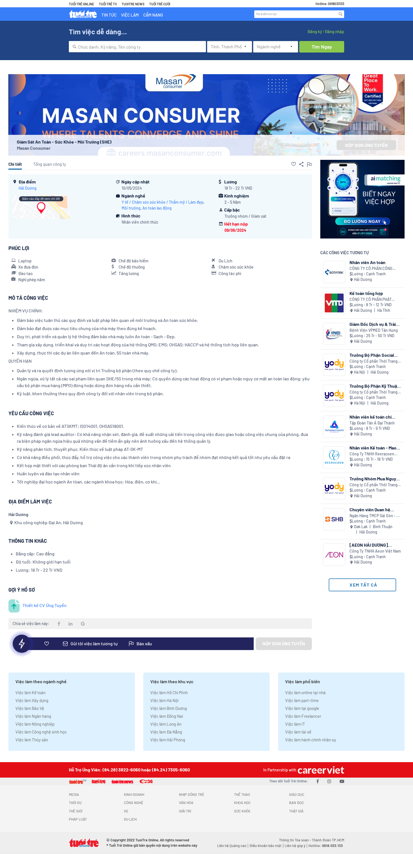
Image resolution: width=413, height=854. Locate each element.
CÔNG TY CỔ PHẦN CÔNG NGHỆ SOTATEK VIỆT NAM (372, 268)
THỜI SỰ (75, 802)
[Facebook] (317, 781)
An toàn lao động (157, 208)
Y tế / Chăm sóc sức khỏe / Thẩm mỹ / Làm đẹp (162, 202)
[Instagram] (329, 781)
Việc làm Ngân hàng (33, 716)
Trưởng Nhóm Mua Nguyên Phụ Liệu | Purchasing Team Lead (375, 478)
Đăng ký (314, 31)
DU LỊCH (130, 819)
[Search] (340, 14)
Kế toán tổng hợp (366, 293)
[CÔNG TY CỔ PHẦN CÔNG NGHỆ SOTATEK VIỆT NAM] (334, 272)
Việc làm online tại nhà (305, 692)
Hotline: (325, 845)
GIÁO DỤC (296, 794)
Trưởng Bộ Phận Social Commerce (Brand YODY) (374, 355)
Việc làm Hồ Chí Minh (169, 692)
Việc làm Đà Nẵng (166, 731)
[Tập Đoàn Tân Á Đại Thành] (334, 426)
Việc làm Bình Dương (168, 708)
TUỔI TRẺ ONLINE (81, 4)
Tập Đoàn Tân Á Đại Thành (372, 423)
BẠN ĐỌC (296, 802)
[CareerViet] (320, 770)
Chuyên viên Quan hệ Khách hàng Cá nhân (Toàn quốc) (375, 509)
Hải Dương (28, 188)
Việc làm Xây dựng (31, 700)
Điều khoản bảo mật (265, 845)
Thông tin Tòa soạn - (295, 840)
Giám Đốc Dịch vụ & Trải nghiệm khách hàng (373, 324)
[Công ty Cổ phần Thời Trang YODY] (334, 365)
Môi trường (131, 208)
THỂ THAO (242, 794)
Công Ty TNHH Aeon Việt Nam (375, 551)
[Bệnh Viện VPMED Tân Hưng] (334, 334)
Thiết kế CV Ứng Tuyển (44, 605)
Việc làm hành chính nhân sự (310, 739)
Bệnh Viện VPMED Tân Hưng (374, 330)
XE (126, 811)
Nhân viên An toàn (367, 262)
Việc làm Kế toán (30, 692)
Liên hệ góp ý (295, 845)
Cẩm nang (153, 14)
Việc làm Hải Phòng (167, 739)
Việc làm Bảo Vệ (29, 708)
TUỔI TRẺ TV (108, 4)
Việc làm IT (295, 723)
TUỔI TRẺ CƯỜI (159, 4)
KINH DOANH (134, 794)
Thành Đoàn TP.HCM (328, 840)
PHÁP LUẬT (78, 819)
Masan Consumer (34, 148)
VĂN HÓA (186, 802)
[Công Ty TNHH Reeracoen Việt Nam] (334, 457)
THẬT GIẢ (296, 811)
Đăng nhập (334, 31)
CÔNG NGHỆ (133, 802)
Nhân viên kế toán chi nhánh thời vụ (371, 416)
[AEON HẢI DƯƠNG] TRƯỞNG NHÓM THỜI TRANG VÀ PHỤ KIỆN (370, 545)
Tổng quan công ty (49, 164)
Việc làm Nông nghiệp (35, 723)
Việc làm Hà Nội (164, 700)
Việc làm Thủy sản (31, 739)
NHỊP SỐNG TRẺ (191, 794)
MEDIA (74, 794)
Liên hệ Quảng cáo (231, 845)
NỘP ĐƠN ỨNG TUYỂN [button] (366, 145)
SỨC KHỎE (242, 811)
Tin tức (109, 14)
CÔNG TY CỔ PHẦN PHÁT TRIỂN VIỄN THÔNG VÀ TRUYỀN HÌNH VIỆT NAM (371, 299)
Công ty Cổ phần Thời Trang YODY (374, 361)
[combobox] (137, 46)
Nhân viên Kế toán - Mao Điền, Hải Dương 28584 (373, 447)
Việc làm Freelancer (303, 716)
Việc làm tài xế (298, 731)
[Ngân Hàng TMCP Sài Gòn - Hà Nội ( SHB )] (334, 519)
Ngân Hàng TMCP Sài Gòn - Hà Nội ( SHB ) (375, 516)
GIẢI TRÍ (185, 811)
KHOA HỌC (242, 802)
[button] (293, 164)
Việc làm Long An (165, 723)
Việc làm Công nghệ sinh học (41, 731)
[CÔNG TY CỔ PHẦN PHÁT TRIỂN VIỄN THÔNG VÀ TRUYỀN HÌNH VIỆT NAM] (334, 303)
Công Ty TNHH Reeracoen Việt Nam (372, 454)
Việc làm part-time (302, 700)
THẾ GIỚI (75, 811)
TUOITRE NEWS (133, 4)
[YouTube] (342, 781)
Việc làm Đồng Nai (166, 716)
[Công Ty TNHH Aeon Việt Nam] (334, 554)
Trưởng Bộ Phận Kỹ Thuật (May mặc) (374, 386)
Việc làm (130, 14)
